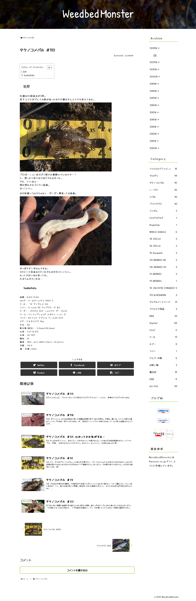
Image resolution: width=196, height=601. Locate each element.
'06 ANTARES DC (163, 267)
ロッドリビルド (163, 217)
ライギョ (163, 210)
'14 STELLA (163, 245)
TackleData (29, 75)
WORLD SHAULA (163, 232)
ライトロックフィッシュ (163, 168)
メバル (163, 196)
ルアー (163, 344)
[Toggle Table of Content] (48, 67)
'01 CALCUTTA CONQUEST (163, 288)
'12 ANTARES (163, 273)
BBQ (163, 316)
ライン (163, 351)
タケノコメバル (28, 37)
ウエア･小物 (163, 358)
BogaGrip (163, 224)
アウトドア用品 (163, 309)
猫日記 (163, 372)
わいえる (163, 386)
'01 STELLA (163, 238)
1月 (155, 55)
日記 (163, 379)
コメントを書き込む (77, 570)
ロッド (163, 330)
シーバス (163, 189)
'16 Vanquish (163, 253)
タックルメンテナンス (163, 302)
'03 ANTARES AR (163, 260)
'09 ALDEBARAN (163, 295)
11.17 (24, 71)
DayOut (163, 323)
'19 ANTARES (163, 281)
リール (163, 337)
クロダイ (163, 175)
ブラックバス (163, 203)
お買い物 (163, 365)
